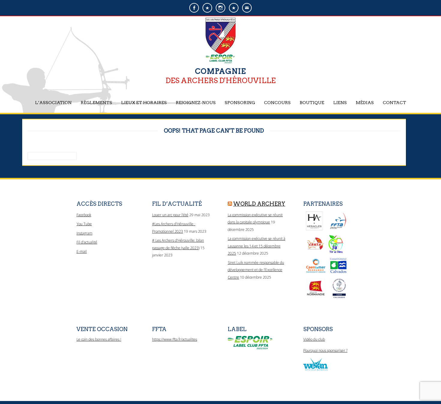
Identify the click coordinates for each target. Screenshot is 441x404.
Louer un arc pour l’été (170, 214)
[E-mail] (247, 8)
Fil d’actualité (86, 242)
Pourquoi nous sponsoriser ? (325, 350)
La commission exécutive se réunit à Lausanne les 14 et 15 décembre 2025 (256, 246)
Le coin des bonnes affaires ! (98, 339)
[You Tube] (207, 8)
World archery (259, 204)
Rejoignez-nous (196, 102)
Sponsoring (240, 102)
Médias (365, 102)
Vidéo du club (314, 339)
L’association (53, 102)
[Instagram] (220, 8)
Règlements (96, 102)
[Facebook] (194, 8)
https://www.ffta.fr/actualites (174, 339)
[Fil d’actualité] (233, 8)
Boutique (312, 102)
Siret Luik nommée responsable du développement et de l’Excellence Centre (256, 270)
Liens (340, 102)
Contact (394, 102)
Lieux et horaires (144, 102)
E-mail (81, 251)
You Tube (84, 223)
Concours (277, 102)
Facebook (83, 214)
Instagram (84, 233)
